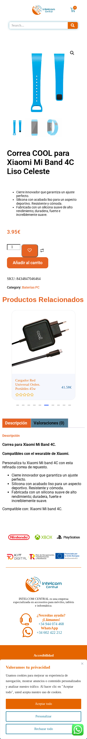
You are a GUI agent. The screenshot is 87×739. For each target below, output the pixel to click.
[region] (43, 699)
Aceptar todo (43, 704)
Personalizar (43, 716)
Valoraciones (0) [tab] (49, 422)
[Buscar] (73, 25)
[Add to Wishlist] (29, 250)
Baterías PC (30, 287)
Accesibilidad (44, 655)
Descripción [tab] (16, 422)
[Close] (82, 663)
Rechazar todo (43, 729)
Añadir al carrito (27, 262)
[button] (72, 53)
